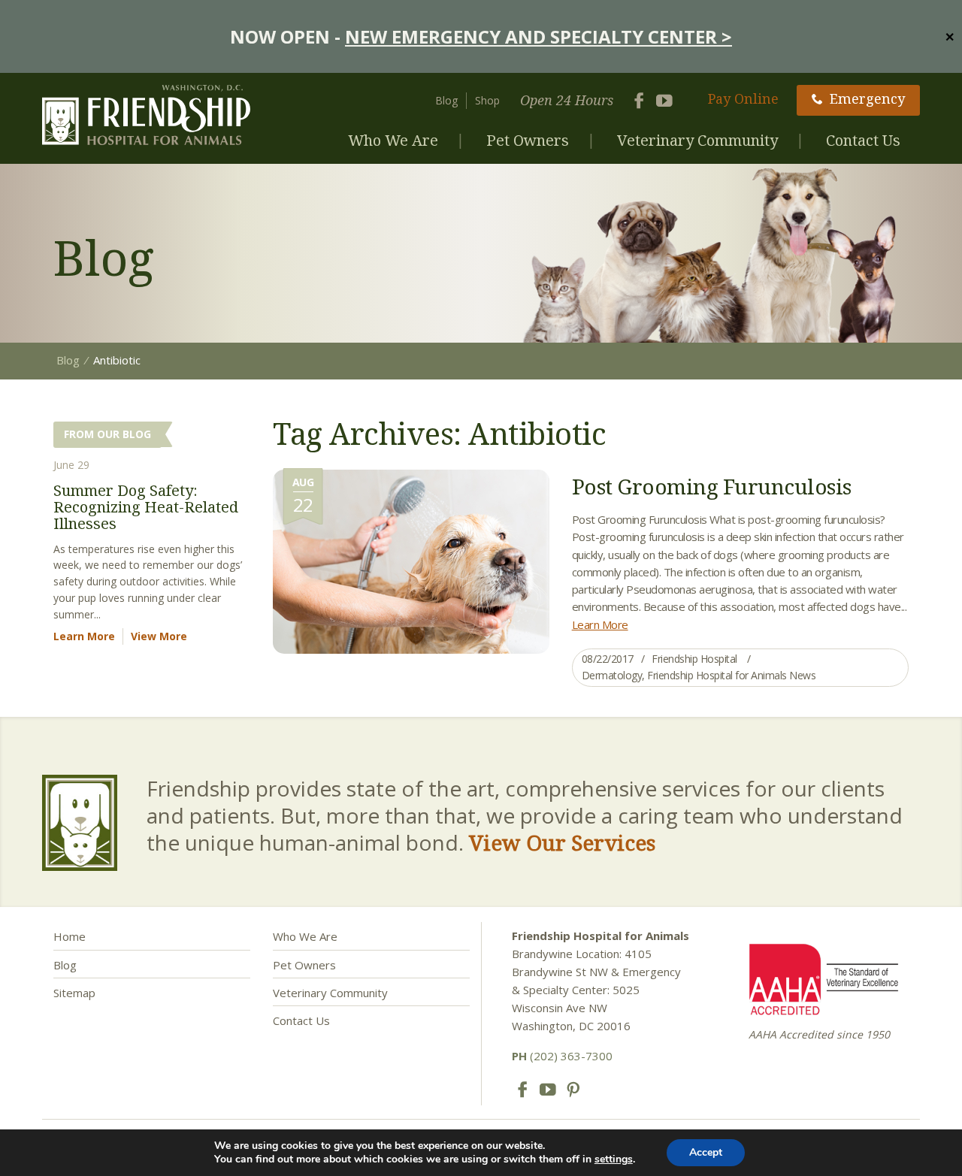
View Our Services (562, 842)
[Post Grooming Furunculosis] (411, 560)
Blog (446, 100)
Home (69, 936)
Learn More (600, 624)
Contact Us (863, 140)
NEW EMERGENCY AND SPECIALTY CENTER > (538, 36)
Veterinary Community (697, 140)
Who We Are (393, 140)
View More (159, 636)
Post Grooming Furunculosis (712, 486)
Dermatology (612, 675)
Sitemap (74, 992)
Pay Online (743, 98)
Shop (487, 100)
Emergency (867, 98)
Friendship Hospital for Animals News (731, 675)
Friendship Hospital (694, 658)
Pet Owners (527, 140)
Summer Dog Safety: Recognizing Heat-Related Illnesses (145, 507)
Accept (705, 1152)
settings (613, 1159)
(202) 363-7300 (562, 1055)
